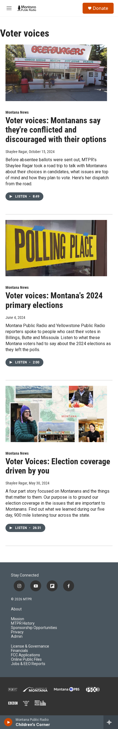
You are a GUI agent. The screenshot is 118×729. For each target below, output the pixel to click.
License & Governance (30, 646)
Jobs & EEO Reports (28, 664)
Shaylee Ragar (16, 151)
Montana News (17, 112)
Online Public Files (26, 659)
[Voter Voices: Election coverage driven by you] (56, 414)
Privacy (17, 632)
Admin (17, 636)
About (16, 609)
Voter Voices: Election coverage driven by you (57, 466)
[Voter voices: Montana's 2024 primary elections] (56, 248)
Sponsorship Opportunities (34, 628)
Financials (19, 651)
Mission (17, 619)
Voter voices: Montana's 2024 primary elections (54, 300)
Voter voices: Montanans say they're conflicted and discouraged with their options (55, 130)
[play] (8, 722)
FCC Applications (25, 655)
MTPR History (23, 623)
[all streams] (110, 722)
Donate (100, 8)
